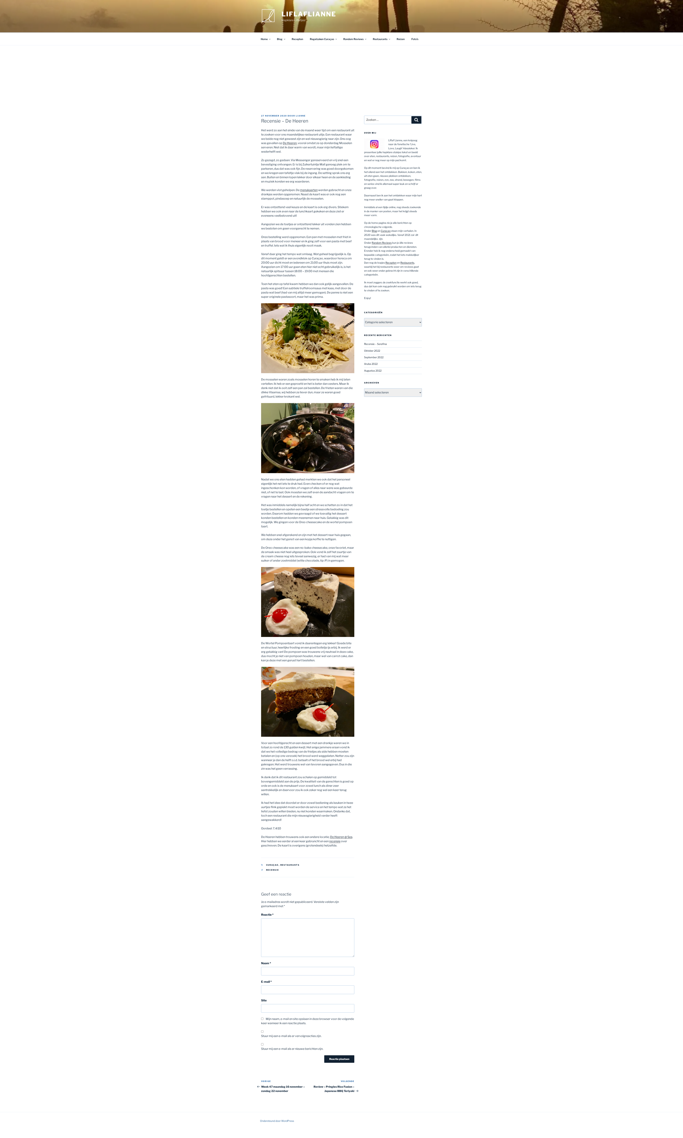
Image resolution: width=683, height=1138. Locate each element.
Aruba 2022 (371, 363)
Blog (279, 39)
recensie (334, 841)
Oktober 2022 (372, 350)
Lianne (301, 116)
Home (264, 39)
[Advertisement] (341, 72)
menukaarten (309, 190)
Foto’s (414, 39)
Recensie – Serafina (375, 343)
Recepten (297, 39)
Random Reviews (353, 39)
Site (264, 1000)
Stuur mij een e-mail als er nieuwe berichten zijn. (292, 1048)
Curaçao (272, 865)
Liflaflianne (309, 14)
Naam (266, 963)
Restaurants (380, 39)
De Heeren (290, 143)
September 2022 (373, 357)
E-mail (266, 981)
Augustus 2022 (373, 370)
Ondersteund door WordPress (277, 1120)
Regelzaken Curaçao (322, 39)
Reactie (267, 914)
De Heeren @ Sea (341, 837)
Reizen (401, 39)
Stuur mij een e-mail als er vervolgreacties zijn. (291, 1036)
